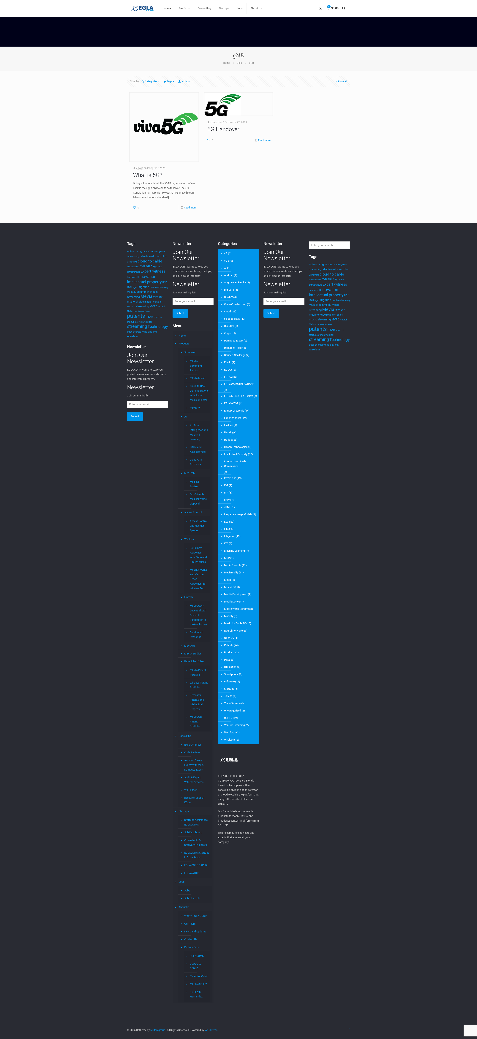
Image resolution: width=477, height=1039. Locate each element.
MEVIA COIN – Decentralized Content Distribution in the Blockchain (198, 615)
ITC (129, 287)
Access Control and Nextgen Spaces (198, 526)
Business (229, 296)
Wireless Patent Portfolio (199, 685)
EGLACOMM (197, 955)
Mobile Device (232, 601)
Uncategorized (232, 710)
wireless (133, 336)
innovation (146, 276)
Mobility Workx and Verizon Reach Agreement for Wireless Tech (198, 579)
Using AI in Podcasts (196, 462)
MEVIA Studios (192, 653)
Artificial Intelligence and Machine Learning (199, 432)
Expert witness (153, 271)
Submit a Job (192, 898)
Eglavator (158, 266)
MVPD (153, 306)
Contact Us (190, 939)
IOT (226, 485)
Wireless (189, 539)
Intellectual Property (235, 454)
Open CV (229, 637)
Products (184, 343)
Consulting (185, 735)
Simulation (230, 666)
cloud (158, 256)
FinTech (228, 425)
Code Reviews (192, 752)
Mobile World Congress (237, 608)
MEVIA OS (230, 587)
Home (226, 62)
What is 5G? (147, 175)
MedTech (189, 473)
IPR (164, 282)
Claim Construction (235, 304)
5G (226, 260)
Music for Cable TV (235, 623)
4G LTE (134, 251)
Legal (134, 287)
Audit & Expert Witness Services (193, 780)
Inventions (230, 478)
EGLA (149, 266)
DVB (142, 266)
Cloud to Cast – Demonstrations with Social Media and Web (199, 393)
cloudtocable (133, 266)
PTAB (149, 317)
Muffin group (157, 1030)
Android (228, 275)
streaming (137, 326)
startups (131, 321)
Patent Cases (144, 311)
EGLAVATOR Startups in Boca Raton (196, 855)
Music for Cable (199, 976)
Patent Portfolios (194, 661)
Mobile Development (235, 594)
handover (132, 277)
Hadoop (228, 439)
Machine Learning (234, 550)
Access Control (193, 512)
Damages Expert (233, 340)
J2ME (227, 507)
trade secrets (134, 331)
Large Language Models (238, 514)
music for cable (152, 301)
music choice (135, 301)
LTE (226, 543)
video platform (149, 331)
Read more (190, 207)
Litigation (229, 536)
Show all (342, 81)
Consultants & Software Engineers (195, 842)
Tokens (228, 696)
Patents (228, 645)
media (130, 291)
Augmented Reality (235, 282)
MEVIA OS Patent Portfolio (196, 721)
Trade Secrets (232, 703)
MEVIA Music (197, 378)
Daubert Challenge (234, 355)
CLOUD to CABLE (195, 966)
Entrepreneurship (234, 410)
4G (129, 251)
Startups (184, 811)
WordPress (211, 1030)
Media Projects (232, 565)
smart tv (158, 317)
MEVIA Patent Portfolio (198, 672)
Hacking (229, 432)
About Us (184, 907)
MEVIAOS (158, 297)
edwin (139, 168)
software (229, 681)
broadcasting (133, 256)
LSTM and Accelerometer (198, 449)
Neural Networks (234, 630)
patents (136, 316)
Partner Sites (191, 947)
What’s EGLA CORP (195, 915)
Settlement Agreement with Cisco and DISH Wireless (198, 554)
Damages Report (234, 347)
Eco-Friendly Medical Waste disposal (198, 499)
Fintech (188, 597)
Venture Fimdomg (234, 725)
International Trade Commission (235, 464)
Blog (239, 62)
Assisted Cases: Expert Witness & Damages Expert (194, 765)
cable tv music (147, 256)
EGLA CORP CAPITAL (196, 865)
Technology (158, 326)
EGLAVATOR (191, 873)
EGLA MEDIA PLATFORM (238, 396)
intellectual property (144, 281)
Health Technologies (235, 446)
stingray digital (144, 321)
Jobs (181, 881)
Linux (227, 528)
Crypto (228, 333)
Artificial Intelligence (155, 251)
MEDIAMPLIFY (198, 984)
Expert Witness (192, 744)
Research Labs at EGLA (194, 800)
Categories (151, 81)
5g (140, 251)
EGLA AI (229, 376)
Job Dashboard (193, 832)
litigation (143, 287)
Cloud (227, 311)
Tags (169, 81)
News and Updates (195, 931)
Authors (186, 81)
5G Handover (223, 129)
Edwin (227, 362)
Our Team (189, 923)
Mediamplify (141, 291)
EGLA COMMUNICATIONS (239, 384)
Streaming (190, 352)
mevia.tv (195, 407)
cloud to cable (150, 261)
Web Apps (230, 732)
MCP (227, 557)
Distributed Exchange (196, 634)
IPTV (227, 499)
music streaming (138, 306)
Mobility (228, 616)
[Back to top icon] (348, 1028)
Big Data (229, 289)
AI (144, 251)
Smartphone (231, 674)
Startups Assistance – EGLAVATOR (197, 822)
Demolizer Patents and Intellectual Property (197, 702)
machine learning (159, 287)
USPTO (228, 717)
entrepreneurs (133, 272)
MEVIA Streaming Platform (196, 366)
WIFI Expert (191, 789)
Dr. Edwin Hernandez (196, 994)
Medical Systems (195, 484)
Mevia (146, 296)
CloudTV (229, 326)
